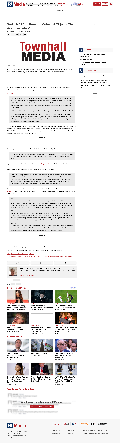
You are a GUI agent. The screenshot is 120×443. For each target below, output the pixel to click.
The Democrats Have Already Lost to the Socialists (64, 355)
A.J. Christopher (35, 355)
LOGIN (105, 4)
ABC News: (10, 93)
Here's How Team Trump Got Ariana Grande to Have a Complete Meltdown (17, 380)
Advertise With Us (89, 431)
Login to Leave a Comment (42, 406)
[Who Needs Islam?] (42, 345)
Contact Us (56, 431)
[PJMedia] (16, 4)
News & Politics (40, 5)
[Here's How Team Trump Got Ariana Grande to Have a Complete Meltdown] (18, 369)
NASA (12, 284)
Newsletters (56, 434)
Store (44, 3)
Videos (56, 5)
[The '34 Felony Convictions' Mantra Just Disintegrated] (18, 345)
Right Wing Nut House (28, 272)
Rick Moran (10, 31)
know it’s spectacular (43, 164)
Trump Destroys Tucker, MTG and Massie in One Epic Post (41, 379)
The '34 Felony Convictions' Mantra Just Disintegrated (17, 355)
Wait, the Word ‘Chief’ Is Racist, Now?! (20, 254)
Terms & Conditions (90, 434)
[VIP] (61, 6)
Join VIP (97, 4)
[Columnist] (13, 271)
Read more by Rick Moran (27, 275)
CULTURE (16, 280)
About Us (70, 431)
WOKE (18, 284)
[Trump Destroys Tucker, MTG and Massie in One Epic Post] (42, 369)
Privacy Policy (103, 431)
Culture (50, 5)
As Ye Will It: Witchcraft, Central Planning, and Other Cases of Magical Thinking (65, 380)
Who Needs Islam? (39, 354)
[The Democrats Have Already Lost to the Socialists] (66, 345)
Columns (29, 5)
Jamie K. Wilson (59, 384)
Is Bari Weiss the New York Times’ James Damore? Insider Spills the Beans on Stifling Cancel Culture (39, 257)
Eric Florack (11, 359)
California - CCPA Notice (105, 434)
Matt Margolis (59, 359)
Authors (29, 3)
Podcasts (37, 3)
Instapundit (51, 3)
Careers (70, 434)
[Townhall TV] (61, 3)
